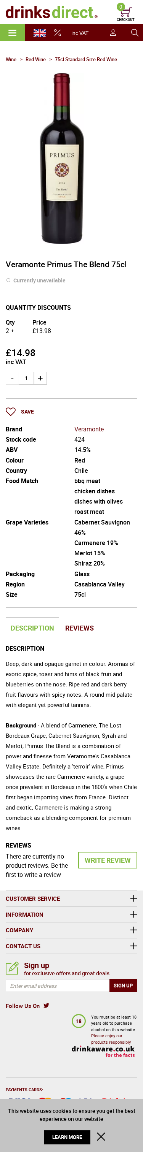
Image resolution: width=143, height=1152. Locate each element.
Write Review (108, 860)
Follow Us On (23, 1005)
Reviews (79, 627)
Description (32, 627)
